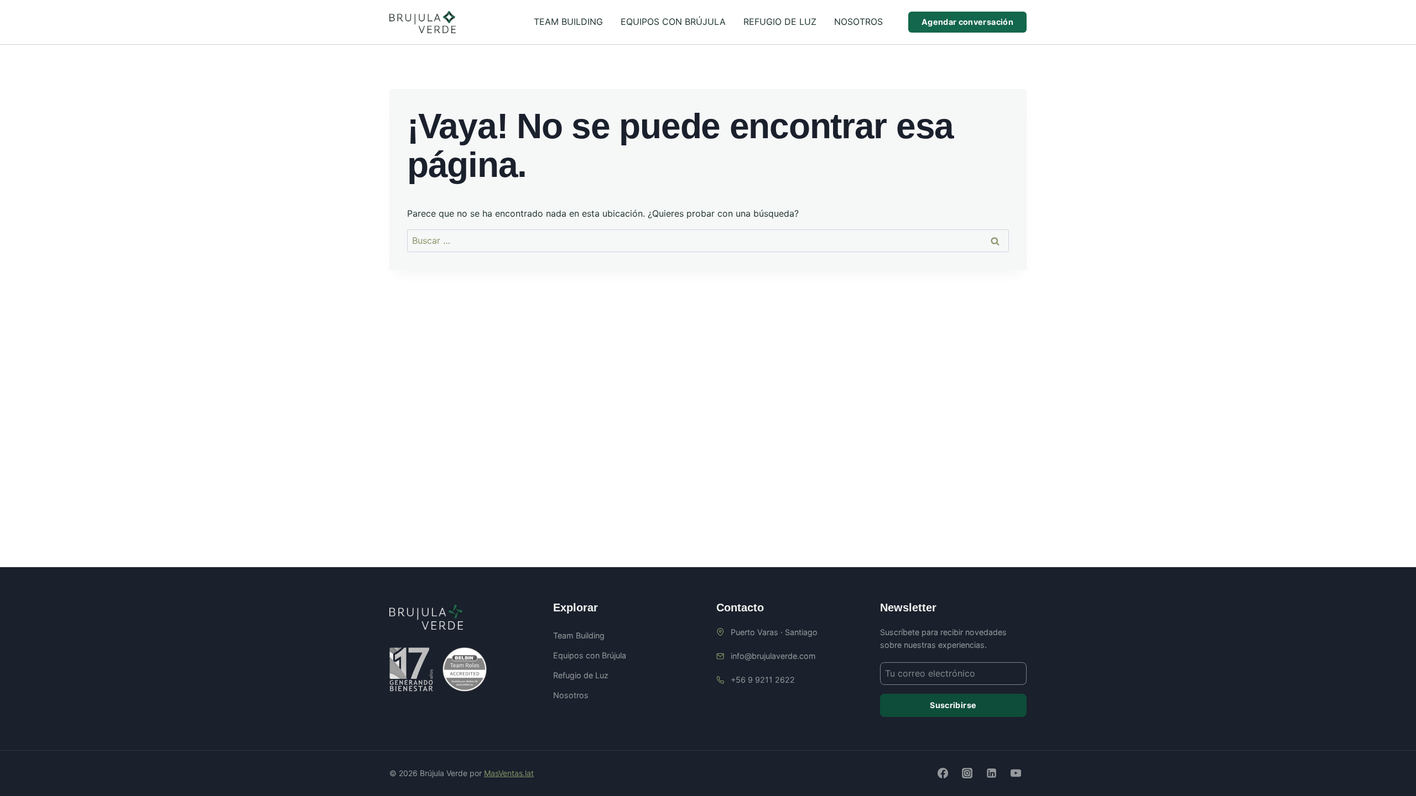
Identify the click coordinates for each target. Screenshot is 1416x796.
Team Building (568, 21)
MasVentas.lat (509, 773)
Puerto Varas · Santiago (774, 632)
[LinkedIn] (991, 773)
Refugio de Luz (779, 21)
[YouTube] (1016, 773)
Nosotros (858, 21)
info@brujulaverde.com (773, 656)
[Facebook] (942, 773)
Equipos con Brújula (673, 21)
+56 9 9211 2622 (763, 679)
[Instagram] (966, 773)
